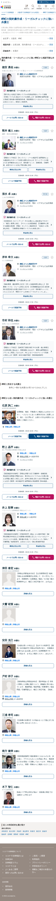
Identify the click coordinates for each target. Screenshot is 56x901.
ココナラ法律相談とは (14, 856)
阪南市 (4, 834)
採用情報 (8, 890)
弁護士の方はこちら (46, 2)
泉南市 (44, 831)
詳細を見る (28, 594)
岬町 (22, 74)
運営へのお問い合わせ (14, 873)
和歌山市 (17, 427)
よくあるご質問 (11, 869)
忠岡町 (10, 834)
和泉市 (32, 831)
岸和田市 (5, 831)
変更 (51, 38)
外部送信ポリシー (39, 866)
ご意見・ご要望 (38, 856)
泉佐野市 (26, 831)
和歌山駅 (23, 517)
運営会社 (8, 886)
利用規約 (35, 859)
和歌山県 (8, 427)
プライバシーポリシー (41, 863)
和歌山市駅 (24, 456)
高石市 (38, 831)
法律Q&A (9, 859)
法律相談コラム (11, 863)
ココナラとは (10, 866)
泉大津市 (12, 831)
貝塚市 (19, 831)
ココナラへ (7, 2)
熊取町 (16, 834)
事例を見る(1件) (15, 170)
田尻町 (22, 834)
